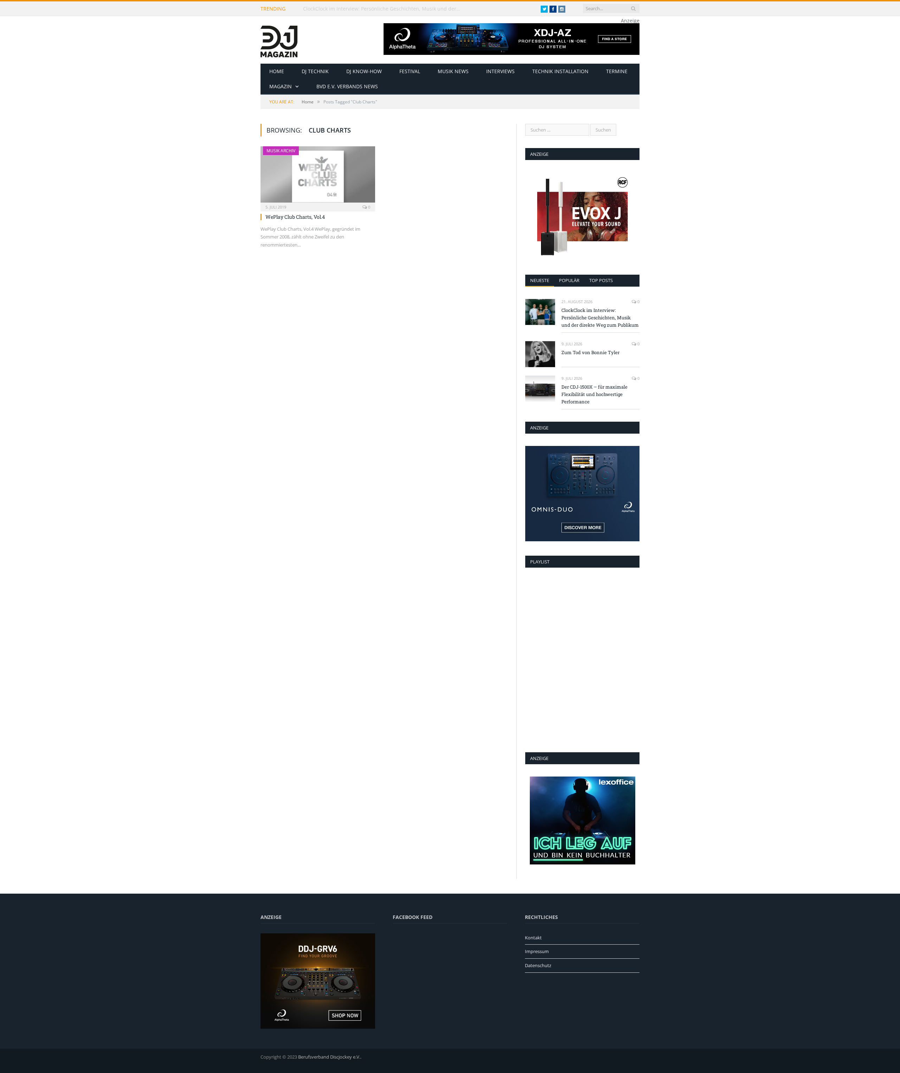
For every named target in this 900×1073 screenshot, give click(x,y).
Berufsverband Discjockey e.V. (329, 1057)
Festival (409, 71)
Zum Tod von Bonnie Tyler (590, 352)
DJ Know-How (364, 71)
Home (276, 71)
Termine (617, 71)
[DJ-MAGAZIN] (279, 40)
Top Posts (601, 280)
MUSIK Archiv (280, 151)
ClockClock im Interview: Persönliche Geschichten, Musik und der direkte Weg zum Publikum (384, 9)
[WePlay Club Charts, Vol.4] (318, 176)
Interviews (500, 71)
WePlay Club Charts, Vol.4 (295, 216)
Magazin (280, 86)
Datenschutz (538, 965)
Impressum (537, 951)
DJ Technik (315, 71)
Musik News (453, 71)
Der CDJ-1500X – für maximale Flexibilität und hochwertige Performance (594, 394)
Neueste (539, 280)
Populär (569, 280)
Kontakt (533, 937)
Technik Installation (560, 71)
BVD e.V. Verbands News (347, 86)
